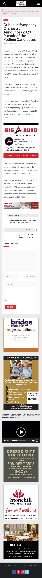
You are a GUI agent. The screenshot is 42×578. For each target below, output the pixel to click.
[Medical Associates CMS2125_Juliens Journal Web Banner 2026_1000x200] (21, 206)
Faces (5, 20)
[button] (21, 432)
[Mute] (33, 441)
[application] (21, 432)
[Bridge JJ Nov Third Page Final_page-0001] (21, 335)
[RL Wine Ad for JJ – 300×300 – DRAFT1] (21, 541)
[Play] (5, 441)
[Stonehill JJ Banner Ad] (21, 502)
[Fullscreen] (37, 441)
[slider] (19, 440)
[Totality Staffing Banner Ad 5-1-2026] (21, 383)
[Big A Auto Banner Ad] (21, 140)
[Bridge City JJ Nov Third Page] (21, 464)
